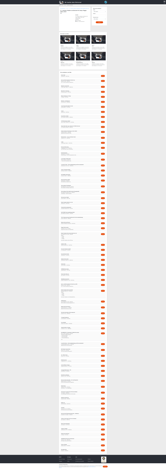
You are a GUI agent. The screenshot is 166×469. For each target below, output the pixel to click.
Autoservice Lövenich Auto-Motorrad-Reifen (69, 391)
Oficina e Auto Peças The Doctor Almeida (68, 418)
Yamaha (62, 61)
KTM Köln (62, 407)
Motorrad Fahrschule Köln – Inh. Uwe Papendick (69, 380)
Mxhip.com (63, 402)
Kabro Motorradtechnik (65, 423)
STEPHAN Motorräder (65, 269)
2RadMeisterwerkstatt (65, 279)
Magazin (61, 461)
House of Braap (64, 444)
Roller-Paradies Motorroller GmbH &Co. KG (69, 233)
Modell (94, 13)
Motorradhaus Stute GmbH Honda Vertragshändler (70, 191)
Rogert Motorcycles (64, 227)
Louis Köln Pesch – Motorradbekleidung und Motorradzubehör (72, 343)
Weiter (99, 22)
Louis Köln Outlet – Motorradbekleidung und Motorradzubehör (72, 164)
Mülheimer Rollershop (65, 397)
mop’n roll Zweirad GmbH (65, 169)
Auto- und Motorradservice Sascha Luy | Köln (69, 284)
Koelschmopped (64, 152)
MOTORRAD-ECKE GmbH (65, 174)
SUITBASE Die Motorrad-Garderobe (67, 438)
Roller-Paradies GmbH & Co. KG (67, 202)
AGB (68, 461)
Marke (94, 9)
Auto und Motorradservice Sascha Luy (68, 80)
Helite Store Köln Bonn (65, 433)
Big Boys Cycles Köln (65, 85)
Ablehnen (60, 467)
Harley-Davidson (78, 61)
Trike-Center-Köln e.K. (65, 274)
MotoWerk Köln (64, 449)
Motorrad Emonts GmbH (65, 179)
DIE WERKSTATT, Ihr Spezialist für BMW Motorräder (70, 332)
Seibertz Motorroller (64, 259)
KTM (92, 61)
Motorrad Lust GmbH (65, 197)
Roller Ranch (63, 385)
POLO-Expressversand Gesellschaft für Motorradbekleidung (72, 217)
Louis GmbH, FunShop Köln (66, 158)
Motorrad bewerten (79, 459)
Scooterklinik (63, 322)
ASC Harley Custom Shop (65, 349)
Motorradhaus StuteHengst (66, 185)
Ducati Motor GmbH (64, 116)
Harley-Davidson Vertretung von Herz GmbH (69, 131)
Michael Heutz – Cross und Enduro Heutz (68, 136)
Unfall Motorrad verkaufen (80, 461)
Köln (67, 8)
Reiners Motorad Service (65, 222)
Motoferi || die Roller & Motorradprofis (68, 312)
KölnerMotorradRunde (65, 375)
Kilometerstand (95, 17)
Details (103, 86)
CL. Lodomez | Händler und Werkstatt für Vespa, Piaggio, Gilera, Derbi (79, 8)
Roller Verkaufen (90, 461)
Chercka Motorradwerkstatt (66, 207)
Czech (62, 111)
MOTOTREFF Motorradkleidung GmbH (68, 212)
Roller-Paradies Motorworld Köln (67, 289)
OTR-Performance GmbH (65, 121)
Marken (89, 459)
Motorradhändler (62, 8)
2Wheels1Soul (63, 300)
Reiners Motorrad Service (65, 306)
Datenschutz (70, 459)
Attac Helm (63, 75)
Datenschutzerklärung (91, 466)
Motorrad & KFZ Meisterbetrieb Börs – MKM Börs (70, 413)
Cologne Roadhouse (65, 317)
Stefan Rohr (63, 264)
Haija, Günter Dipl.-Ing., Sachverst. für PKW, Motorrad (70, 126)
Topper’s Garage (64, 428)
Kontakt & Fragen (62, 459)
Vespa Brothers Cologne (65, 327)
